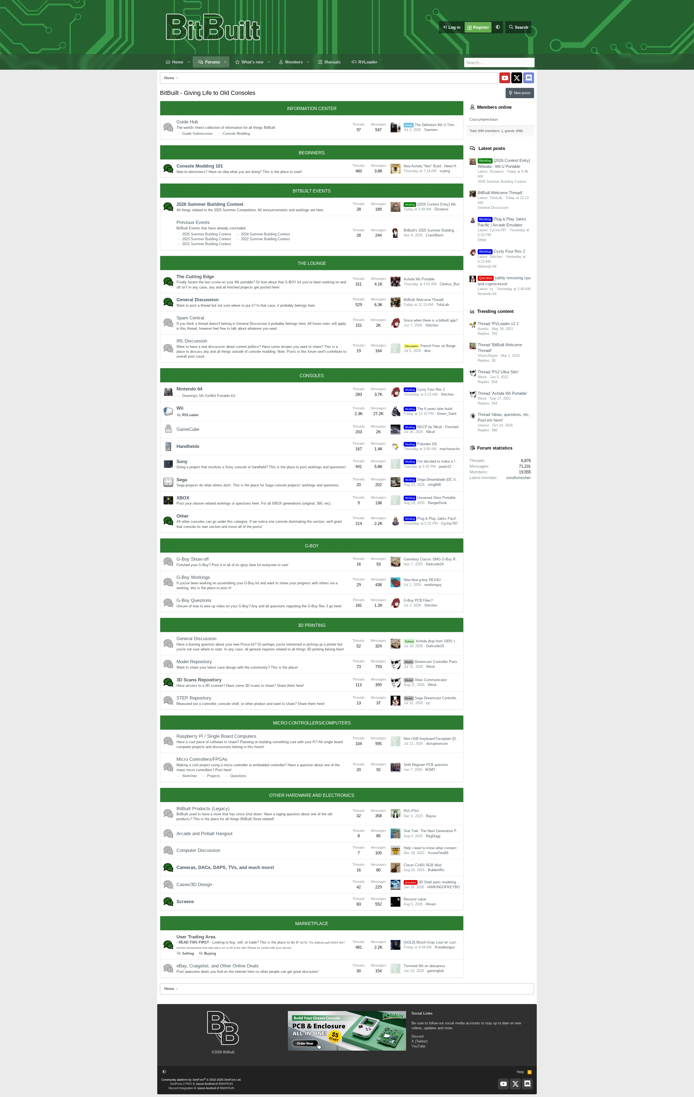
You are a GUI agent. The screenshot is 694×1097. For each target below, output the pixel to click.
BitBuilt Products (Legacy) (203, 808)
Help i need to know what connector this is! (437, 848)
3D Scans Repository (198, 679)
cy (428, 703)
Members (294, 62)
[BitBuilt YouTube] (504, 77)
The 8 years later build (428, 409)
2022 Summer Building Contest (265, 239)
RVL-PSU (411, 811)
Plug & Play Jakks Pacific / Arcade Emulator (446, 519)
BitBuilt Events (312, 191)
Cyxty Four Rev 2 (425, 389)
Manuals (332, 62)
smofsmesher (518, 477)
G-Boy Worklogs (193, 577)
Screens (185, 901)
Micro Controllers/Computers (312, 723)
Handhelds (187, 446)
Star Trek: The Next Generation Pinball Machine (441, 831)
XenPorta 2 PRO (181, 1083)
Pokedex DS (421, 444)
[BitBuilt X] (516, 77)
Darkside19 (435, 564)
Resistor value (415, 899)
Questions (238, 776)
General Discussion (197, 299)
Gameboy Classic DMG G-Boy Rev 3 (433, 559)
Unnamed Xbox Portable (430, 498)
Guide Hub (187, 121)
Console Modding (236, 133)
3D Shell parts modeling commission (440, 882)
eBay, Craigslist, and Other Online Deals (217, 965)
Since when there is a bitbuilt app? (431, 320)
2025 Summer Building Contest (206, 234)
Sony (181, 461)
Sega (181, 479)
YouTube (418, 1046)
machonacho (450, 449)
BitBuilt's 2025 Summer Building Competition (439, 230)
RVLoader (367, 62)
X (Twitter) (420, 1041)
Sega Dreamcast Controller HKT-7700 (439, 698)
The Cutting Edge (195, 276)
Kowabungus (445, 947)
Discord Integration (180, 1088)
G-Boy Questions (193, 600)
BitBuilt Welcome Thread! (424, 300)
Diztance (441, 209)
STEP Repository (193, 698)
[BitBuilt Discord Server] (528, 77)
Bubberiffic (436, 870)
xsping (445, 171)
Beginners (312, 152)
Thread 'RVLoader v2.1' (498, 323)
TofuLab (442, 305)
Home (177, 62)
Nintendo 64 (189, 389)
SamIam (431, 130)
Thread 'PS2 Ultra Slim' (498, 372)
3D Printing (312, 625)
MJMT (430, 770)
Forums (212, 62)
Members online (494, 107)
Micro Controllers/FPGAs (201, 759)
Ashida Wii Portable (419, 279)
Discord (417, 1036)
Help (520, 1072)
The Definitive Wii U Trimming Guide (438, 125)
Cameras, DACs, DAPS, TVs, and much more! (225, 867)
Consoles (312, 375)
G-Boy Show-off (192, 559)
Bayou (431, 816)
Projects (213, 776)
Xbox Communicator (426, 680)
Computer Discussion (198, 850)
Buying (210, 953)
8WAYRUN (226, 1083)
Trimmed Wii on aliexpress (424, 966)
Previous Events (193, 222)
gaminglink (435, 971)
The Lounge (312, 263)
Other (182, 516)
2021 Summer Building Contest (206, 244)
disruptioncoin (437, 744)
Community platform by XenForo (201, 1079)
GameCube (187, 429)
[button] (497, 27)
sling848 (434, 485)
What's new (253, 62)
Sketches (189, 776)
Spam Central (190, 317)
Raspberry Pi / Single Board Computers (216, 736)
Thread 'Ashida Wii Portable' (502, 393)
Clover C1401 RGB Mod (422, 865)
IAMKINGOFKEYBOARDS (448, 887)
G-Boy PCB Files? (418, 600)
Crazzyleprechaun (484, 119)
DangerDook (437, 503)
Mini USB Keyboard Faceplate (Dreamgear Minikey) (444, 739)
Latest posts (491, 148)
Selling (188, 953)
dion (427, 351)
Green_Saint (447, 414)
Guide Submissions (197, 133)
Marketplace (311, 923)
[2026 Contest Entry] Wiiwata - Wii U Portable (447, 204)
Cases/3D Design (194, 884)
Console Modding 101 (199, 166)
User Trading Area (195, 936)
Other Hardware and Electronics (311, 795)
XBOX (182, 498)
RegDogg (433, 836)
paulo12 (445, 466)
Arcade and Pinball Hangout (204, 833)
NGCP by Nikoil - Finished (431, 427)
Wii (180, 408)
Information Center (312, 108)
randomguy (433, 585)
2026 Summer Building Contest (209, 204)
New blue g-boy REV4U (422, 580)
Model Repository (194, 661)
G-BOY (312, 546)
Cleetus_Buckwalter (455, 284)
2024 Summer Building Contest (265, 234)
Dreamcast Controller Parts (431, 662)
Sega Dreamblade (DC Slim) (433, 479)
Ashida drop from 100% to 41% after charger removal (452, 641)
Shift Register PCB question (426, 765)
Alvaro (431, 904)
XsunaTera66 (438, 853)
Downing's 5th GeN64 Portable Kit (208, 396)
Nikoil (430, 432)
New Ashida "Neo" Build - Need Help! (433, 166)
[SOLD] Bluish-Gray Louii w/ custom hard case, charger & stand (454, 942)
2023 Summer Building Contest (206, 239)
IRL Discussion (191, 341)
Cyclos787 (449, 523)
